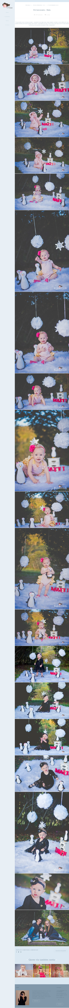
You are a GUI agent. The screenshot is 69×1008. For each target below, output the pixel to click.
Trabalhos (7, 16)
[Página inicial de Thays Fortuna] (7, 6)
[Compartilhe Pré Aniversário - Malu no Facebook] (16, 952)
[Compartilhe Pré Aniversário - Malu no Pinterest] (20, 952)
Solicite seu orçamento (61, 950)
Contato (7, 24)
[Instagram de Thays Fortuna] (58, 999)
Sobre (7, 20)
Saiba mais (36, 1000)
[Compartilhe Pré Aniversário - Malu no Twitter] (18, 952)
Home (7, 12)
